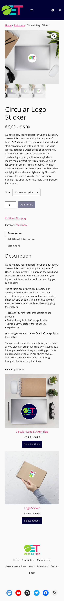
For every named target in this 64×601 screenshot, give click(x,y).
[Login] (53, 10)
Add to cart (27, 204)
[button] (54, 36)
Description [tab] (14, 233)
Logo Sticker (32, 508)
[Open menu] (32, 10)
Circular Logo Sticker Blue (32, 431)
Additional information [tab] (21, 239)
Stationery (19, 25)
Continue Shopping (15, 218)
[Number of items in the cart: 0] (60, 10)
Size (7, 192)
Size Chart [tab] (14, 245)
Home (8, 25)
